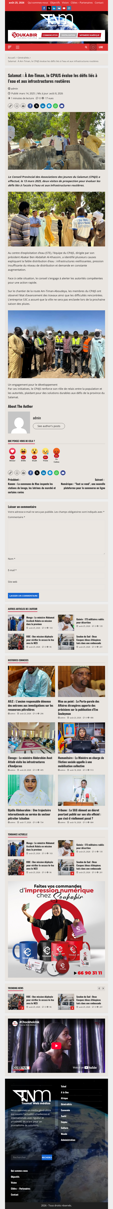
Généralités (66, 1104)
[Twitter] (49, 8)
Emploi (64, 1122)
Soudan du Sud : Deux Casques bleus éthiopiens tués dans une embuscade (66, 642)
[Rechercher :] (26, 1157)
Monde (64, 1134)
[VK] (59, 8)
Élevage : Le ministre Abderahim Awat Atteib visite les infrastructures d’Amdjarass (30, 761)
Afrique (64, 1098)
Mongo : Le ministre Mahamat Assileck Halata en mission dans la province (16, 623)
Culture (64, 1128)
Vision (65, 2)
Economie (65, 1110)
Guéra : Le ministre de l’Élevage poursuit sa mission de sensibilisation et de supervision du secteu (66, 1002)
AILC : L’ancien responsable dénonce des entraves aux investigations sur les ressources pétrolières (30, 705)
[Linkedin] (54, 8)
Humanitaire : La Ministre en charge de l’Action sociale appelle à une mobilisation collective (81, 761)
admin (14, 88)
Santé (63, 1116)
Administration (68, 1140)
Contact (99, 2)
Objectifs (55, 2)
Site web (12, 581)
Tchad (63, 1086)
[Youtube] (64, 8)
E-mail (12, 570)
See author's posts (49, 426)
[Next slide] (103, 988)
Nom (11, 558)
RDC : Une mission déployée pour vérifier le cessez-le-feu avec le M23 (16, 642)
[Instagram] (69, 8)
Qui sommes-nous (38, 2)
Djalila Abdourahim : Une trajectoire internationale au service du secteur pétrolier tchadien (29, 814)
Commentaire (16, 517)
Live (101, 47)
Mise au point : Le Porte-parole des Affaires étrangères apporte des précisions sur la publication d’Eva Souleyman (78, 707)
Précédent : (32, 486)
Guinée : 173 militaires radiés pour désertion (66, 623)
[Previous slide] (99, 988)
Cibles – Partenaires (82, 2)
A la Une (65, 1092)
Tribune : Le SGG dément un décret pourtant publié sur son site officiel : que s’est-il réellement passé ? (79, 814)
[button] (9, 47)
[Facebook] (44, 8)
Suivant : (83, 484)
